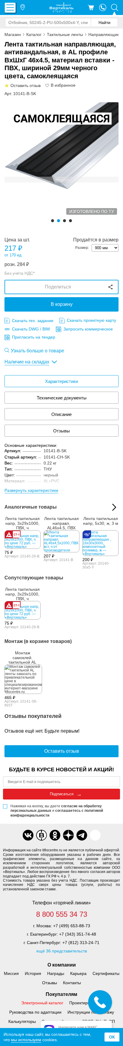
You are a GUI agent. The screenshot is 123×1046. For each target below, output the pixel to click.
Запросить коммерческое (88, 329)
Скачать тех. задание (32, 320)
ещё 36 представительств (61, 951)
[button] (52, 220)
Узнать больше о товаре (37, 350)
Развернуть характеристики (31, 490)
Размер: (82, 248)
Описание (61, 414)
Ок (112, 1037)
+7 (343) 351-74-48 (77, 934)
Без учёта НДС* (19, 273)
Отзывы (61, 430)
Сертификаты (106, 973)
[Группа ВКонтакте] (28, 835)
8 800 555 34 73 (61, 914)
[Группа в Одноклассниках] (55, 835)
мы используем (26, 1039)
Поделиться (58, 286)
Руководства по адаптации (35, 1012)
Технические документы (62, 397)
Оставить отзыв (61, 751)
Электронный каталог (42, 1002)
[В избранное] (47, 85)
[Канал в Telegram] (81, 835)
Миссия (11, 973)
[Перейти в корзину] (91, 7)
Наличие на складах (26, 361)
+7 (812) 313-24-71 (80, 942)
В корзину (62, 304)
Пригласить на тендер (33, 337)
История (33, 973)
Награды (55, 973)
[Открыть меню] (10, 7)
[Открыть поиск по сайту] (115, 7)
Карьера (78, 973)
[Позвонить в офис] (103, 7)
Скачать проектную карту (91, 320)
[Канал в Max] (95, 835)
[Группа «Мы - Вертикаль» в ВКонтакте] (41, 835)
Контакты (72, 982)
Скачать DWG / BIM (31, 329)
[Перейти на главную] (61, 7)
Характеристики (61, 381)
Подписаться (61, 794)
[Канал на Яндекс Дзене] (68, 835)
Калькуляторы (22, 1021)
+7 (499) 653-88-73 (71, 925)
